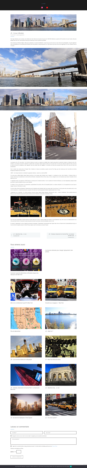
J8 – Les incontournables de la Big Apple (21, 359)
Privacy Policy (54, 446)
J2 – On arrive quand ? (51, 418)
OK (70, 466)
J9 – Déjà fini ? (49, 331)
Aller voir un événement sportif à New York (22, 303)
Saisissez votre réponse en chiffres (17, 448)
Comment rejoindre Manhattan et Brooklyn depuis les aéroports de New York (24, 273)
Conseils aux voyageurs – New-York (54, 303)
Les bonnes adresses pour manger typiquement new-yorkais (59, 251)
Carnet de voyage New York (20, 34)
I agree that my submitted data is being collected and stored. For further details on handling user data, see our (34, 446)
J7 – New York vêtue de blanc (53, 359)
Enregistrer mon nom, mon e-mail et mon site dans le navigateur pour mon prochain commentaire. (29, 436)
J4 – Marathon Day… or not (52, 388)
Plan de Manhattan (15, 331)
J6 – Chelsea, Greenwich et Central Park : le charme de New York (25, 388)
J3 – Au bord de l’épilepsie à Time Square (21, 418)
